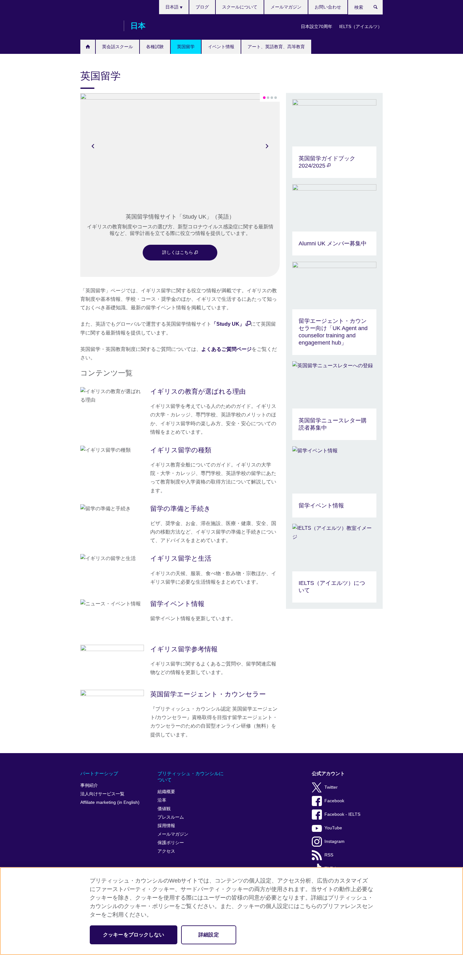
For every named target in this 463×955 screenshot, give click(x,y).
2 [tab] (268, 97)
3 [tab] (272, 97)
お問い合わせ (328, 6)
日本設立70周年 (316, 26)
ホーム (87, 47)
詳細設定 (208, 934)
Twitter (331, 787)
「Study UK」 (227, 324)
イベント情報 (221, 46)
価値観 (164, 808)
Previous (93, 146)
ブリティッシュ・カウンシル (98, 25)
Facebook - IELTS (342, 814)
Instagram (334, 841)
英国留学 (186, 46)
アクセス (166, 851)
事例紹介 (89, 785)
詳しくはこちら (178, 252)
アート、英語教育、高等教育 (276, 46)
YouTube (333, 828)
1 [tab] (264, 97)
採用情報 (166, 825)
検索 (379, 8)
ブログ (202, 6)
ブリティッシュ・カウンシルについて (190, 776)
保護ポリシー (170, 842)
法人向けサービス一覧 (102, 794)
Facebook (334, 800)
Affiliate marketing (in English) (110, 802)
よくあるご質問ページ (226, 349)
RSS (328, 855)
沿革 (161, 800)
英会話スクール (117, 46)
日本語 (172, 6)
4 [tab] (275, 97)
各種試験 (155, 46)
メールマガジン (286, 6)
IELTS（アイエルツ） (360, 26)
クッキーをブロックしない (133, 934)
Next (267, 146)
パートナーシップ (99, 773)
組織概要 (166, 791)
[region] (231, 911)
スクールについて (239, 6)
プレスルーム (170, 817)
